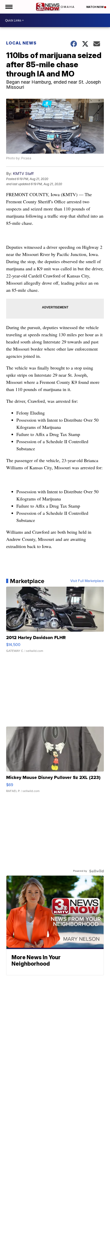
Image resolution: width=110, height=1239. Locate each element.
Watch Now (95, 6)
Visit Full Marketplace (87, 581)
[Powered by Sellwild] (96, 871)
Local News (21, 43)
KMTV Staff (23, 173)
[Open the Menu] (8, 6)
